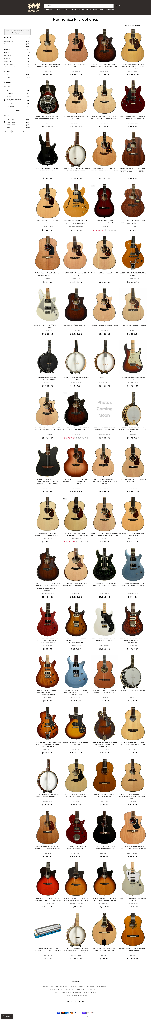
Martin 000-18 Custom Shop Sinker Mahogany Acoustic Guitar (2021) (133, 66)
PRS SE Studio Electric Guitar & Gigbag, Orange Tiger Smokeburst (133, 640)
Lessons (89, 989)
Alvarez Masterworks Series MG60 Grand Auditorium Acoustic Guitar (133, 796)
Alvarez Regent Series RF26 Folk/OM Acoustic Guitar (76, 795)
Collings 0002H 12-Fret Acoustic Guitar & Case (133, 480)
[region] (15, 497)
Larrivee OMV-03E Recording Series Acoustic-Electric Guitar (133, 324)
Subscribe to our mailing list (62, 992)
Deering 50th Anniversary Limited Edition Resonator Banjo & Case (133, 429)
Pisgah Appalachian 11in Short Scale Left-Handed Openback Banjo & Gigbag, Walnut (76, 950)
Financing (59, 989)
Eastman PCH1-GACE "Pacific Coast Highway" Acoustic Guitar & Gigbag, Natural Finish (133, 848)
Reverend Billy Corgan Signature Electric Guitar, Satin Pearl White (47, 325)
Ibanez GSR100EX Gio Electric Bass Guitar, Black (48, 169)
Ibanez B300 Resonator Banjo (133, 690)
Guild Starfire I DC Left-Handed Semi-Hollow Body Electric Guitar (133, 118)
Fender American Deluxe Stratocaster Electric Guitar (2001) (133, 377)
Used (56, 986)
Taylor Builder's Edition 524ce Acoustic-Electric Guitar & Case (76, 428)
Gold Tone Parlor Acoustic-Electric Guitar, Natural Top (133, 743)
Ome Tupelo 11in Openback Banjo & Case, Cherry (104, 376)
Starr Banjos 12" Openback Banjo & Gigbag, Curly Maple (47, 795)
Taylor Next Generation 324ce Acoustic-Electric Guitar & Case (76, 324)
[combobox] (79, 6)
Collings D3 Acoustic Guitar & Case (76, 65)
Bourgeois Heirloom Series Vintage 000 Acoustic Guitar (76, 534)
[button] (49, 9)
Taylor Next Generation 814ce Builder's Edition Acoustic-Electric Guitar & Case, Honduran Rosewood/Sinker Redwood (47, 587)
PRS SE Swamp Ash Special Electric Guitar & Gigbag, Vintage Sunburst (47, 692)
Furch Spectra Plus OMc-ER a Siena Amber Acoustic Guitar (76, 899)
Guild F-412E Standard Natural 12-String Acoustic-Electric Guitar (76, 274)
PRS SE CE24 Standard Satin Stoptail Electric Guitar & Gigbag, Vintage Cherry (47, 640)
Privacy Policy (81, 989)
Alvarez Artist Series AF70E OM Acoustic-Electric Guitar (48, 65)
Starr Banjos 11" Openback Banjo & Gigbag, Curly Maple (76, 169)
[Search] (112, 5)
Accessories (72, 986)
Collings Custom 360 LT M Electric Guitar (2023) (76, 847)
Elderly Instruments (72, 1016)
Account (93, 992)
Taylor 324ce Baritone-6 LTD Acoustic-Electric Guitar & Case (104, 65)
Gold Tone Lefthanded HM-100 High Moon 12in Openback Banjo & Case (76, 377)
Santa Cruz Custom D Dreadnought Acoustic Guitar (47, 534)
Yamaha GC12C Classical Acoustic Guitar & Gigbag (133, 949)
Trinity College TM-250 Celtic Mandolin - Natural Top (105, 949)
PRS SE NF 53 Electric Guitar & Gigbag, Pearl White (104, 639)
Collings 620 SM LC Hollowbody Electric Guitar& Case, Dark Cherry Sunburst (48, 744)
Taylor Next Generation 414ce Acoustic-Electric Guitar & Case (48, 428)
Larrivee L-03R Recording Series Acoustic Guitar (104, 273)
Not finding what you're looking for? (75, 995)
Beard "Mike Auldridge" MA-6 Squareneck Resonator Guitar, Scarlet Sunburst (47, 118)
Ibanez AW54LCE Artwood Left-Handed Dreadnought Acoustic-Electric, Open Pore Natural (133, 170)
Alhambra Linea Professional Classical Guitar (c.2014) (104, 691)
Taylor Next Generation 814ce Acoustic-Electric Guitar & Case (76, 584)
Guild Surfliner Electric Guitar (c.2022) (133, 899)
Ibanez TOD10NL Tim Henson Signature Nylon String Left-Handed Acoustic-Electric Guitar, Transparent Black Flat (48, 482)
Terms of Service (69, 989)
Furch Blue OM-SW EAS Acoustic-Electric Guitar (76, 117)
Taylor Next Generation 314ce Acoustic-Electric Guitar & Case (104, 324)
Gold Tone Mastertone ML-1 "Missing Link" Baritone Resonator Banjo (48, 377)
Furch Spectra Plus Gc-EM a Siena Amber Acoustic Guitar (104, 899)
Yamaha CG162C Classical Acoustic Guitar (104, 795)
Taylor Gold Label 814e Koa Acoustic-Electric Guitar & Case (104, 169)
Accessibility (77, 992)
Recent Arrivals (48, 986)
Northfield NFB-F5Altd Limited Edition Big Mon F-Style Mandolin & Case (104, 744)
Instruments (63, 986)
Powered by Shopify (83, 1016)
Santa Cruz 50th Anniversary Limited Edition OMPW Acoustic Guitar (104, 481)
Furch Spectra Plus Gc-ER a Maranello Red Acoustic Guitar (48, 899)
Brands (52, 989)
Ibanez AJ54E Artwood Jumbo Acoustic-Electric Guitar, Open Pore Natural (133, 222)
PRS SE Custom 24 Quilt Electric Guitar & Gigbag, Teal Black (105, 584)
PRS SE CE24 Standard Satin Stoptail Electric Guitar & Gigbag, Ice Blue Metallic (133, 585)
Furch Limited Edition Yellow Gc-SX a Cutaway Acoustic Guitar (104, 117)
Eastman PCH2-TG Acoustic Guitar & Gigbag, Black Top (104, 847)
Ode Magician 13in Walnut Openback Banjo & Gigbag (104, 428)
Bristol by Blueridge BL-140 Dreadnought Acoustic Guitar (47, 847)
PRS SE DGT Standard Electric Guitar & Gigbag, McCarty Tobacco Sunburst (76, 640)
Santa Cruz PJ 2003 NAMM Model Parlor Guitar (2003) (104, 221)
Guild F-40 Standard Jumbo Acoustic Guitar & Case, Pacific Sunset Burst (76, 481)
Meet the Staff (101, 986)
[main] (90, 497)
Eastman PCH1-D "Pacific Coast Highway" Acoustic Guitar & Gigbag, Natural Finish (47, 274)
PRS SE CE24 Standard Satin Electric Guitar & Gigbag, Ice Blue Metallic (76, 692)
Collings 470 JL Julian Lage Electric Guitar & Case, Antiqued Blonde (132, 274)
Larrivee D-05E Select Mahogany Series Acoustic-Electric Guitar (104, 534)
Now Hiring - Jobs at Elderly (87, 986)
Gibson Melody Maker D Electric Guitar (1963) (76, 743)
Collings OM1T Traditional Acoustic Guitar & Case (48, 221)
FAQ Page (96, 989)
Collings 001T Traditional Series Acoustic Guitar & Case (132, 534)
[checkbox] (17, 43)
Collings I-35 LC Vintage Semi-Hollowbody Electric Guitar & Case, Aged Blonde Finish (76, 222)
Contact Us (86, 992)
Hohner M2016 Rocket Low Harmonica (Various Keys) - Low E (48, 950)
